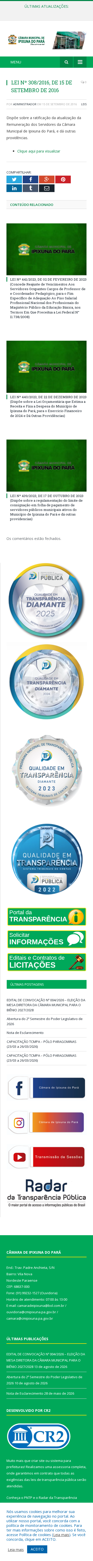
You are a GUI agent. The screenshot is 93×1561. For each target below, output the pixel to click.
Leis (84, 104)
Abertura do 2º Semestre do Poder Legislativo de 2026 (47, 11)
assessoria (61, 1466)
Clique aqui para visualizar (38, 151)
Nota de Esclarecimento (25, 1032)
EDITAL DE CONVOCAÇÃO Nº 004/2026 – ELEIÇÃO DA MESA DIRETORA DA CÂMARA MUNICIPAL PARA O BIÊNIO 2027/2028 (46, 1005)
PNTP (28, 1497)
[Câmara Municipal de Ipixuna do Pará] (46, 39)
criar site (38, 1460)
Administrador (24, 104)
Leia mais (61, 1534)
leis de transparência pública (53, 1479)
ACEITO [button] (37, 1549)
